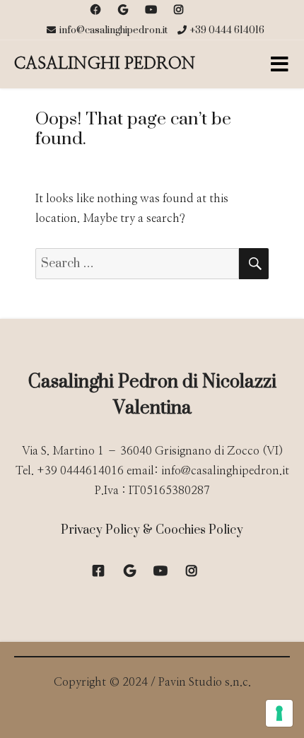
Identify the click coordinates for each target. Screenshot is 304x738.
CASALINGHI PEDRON (104, 64)
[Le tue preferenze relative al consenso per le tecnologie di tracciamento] (279, 713)
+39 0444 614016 (227, 30)
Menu (279, 64)
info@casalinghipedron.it (113, 30)
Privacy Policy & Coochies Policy (152, 530)
